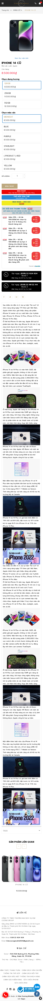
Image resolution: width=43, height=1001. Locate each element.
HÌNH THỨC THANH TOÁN (10, 970)
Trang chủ (6, 10)
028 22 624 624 (17, 937)
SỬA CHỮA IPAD (21, 983)
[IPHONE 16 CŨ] (21, 868)
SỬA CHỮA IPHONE (30, 980)
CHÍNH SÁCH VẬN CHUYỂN (32, 970)
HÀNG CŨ (16, 10)
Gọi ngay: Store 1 (24, 275)
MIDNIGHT (8, 116)
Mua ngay (9, 186)
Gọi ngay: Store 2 (24, 287)
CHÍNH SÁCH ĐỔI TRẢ (30, 973)
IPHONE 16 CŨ (21, 884)
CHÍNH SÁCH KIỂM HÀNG (12, 980)
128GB (7, 83)
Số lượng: (6, 176)
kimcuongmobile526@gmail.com (19, 941)
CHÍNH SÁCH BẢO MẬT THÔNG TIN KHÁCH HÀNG (21, 976)
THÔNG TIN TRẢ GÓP (11, 973)
